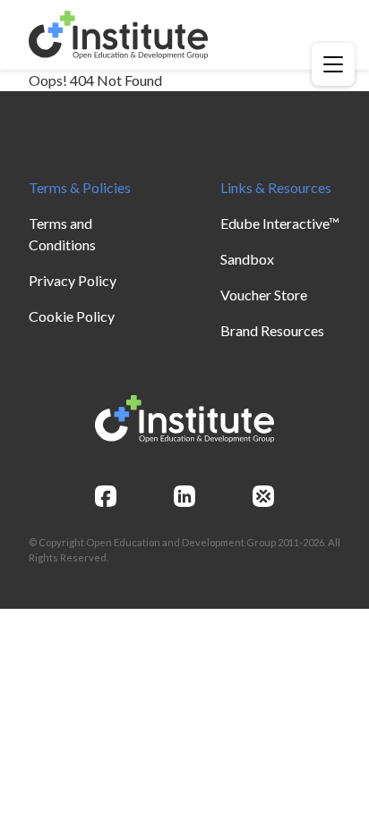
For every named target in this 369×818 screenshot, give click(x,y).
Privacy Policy (72, 280)
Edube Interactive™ (279, 223)
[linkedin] (184, 496)
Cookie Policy (72, 316)
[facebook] (105, 496)
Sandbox (247, 258)
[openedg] (263, 496)
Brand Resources (272, 330)
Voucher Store (263, 294)
